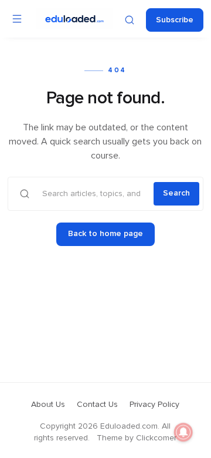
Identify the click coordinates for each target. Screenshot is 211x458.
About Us (48, 404)
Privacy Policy (154, 404)
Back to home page (105, 234)
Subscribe (174, 20)
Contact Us (97, 404)
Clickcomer (156, 438)
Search (176, 193)
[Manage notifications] (183, 432)
